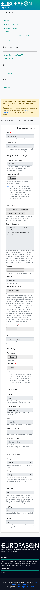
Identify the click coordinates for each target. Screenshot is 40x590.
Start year (9, 489)
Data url (8, 336)
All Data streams (11, 32)
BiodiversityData (11, 28)
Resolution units (13, 428)
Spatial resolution (13, 406)
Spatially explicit (13, 394)
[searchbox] (17, 179)
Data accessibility (12, 325)
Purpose (9, 266)
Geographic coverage (15, 160)
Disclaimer (25, 584)
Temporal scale (12, 459)
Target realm (11, 353)
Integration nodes (12, 24)
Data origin (10, 206)
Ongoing (9, 507)
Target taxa (11, 364)
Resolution (11, 418)
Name (8, 133)
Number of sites (13, 438)
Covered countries (13, 174)
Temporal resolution (14, 471)
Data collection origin (13, 287)
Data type (9, 277)
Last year (9, 519)
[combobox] (20, 178)
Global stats (10, 73)
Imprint (18, 584)
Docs (8, 88)
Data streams (9, 59)
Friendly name (11, 143)
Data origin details (12, 224)
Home (8, 21)
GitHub (32, 587)
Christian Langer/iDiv (21, 587)
